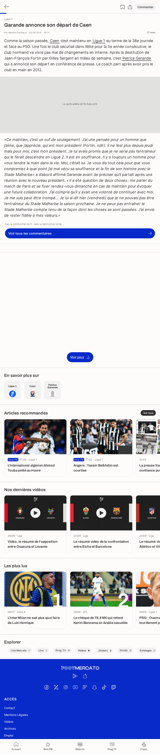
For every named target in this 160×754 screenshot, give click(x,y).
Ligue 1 (99, 41)
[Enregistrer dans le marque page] (122, 7)
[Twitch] (113, 687)
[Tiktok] (104, 687)
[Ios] (85, 676)
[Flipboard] (85, 687)
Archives (10, 728)
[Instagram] (65, 687)
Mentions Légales (16, 715)
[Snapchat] (94, 687)
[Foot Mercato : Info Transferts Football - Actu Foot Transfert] (80, 668)
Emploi (8, 735)
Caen (54, 41)
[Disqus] (80, 310)
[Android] (75, 676)
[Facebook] (46, 687)
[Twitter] (56, 687)
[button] (145, 7)
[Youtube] (75, 687)
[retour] (6, 7)
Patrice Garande (136, 58)
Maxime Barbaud (18, 32)
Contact (9, 708)
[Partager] (130, 7)
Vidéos (8, 721)
